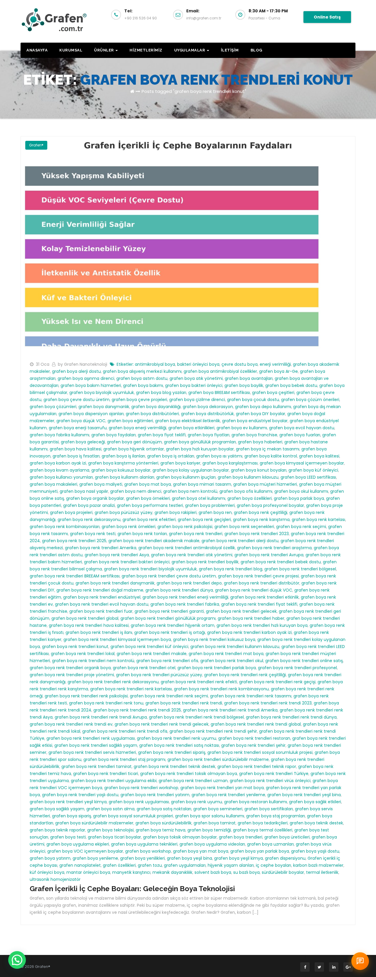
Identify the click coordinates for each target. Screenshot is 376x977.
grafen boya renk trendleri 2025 (74, 541)
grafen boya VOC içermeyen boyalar (85, 851)
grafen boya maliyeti (100, 484)
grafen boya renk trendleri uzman (193, 781)
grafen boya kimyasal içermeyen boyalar (302, 463)
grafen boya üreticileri (287, 837)
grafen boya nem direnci (135, 491)
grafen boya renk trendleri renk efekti (199, 682)
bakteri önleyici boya (198, 364)
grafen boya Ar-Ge (278, 371)
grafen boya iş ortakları (170, 456)
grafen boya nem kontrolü (190, 491)
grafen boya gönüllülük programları (200, 442)
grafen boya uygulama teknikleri (144, 844)
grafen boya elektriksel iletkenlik (187, 421)
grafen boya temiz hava (160, 830)
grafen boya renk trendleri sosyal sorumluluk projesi (260, 752)
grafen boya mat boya (147, 484)
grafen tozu (150, 865)
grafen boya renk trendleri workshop (141, 788)
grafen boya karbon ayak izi (58, 463)
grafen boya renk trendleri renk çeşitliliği (245, 675)
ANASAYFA (37, 50)
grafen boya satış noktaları (164, 809)
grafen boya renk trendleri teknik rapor (256, 766)
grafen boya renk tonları (142, 534)
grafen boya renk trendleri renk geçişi (277, 682)
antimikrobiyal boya (155, 364)
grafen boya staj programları (275, 816)
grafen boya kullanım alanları (124, 477)
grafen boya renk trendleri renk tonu (106, 703)
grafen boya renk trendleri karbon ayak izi (249, 632)
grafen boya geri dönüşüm (134, 442)
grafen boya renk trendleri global (84, 618)
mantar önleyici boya (88, 872)
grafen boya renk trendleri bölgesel (300, 569)
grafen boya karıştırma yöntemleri (123, 463)
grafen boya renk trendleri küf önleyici (149, 646)
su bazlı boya (246, 872)
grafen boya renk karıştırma (261, 519)
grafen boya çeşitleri (273, 392)
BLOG (256, 50)
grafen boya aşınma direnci (86, 378)
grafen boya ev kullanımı (241, 428)
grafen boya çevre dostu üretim (76, 400)
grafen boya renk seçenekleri (244, 527)
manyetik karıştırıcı (131, 872)
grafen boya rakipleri (176, 512)
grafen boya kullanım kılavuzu (248, 477)
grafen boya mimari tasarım (202, 484)
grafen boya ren (215, 512)
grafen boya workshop (148, 851)
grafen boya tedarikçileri (263, 823)
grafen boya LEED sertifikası (308, 477)
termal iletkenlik (322, 872)
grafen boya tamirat (215, 823)
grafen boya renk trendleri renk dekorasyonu (113, 682)
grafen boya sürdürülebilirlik (163, 823)
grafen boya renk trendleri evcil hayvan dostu (101, 604)
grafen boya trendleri (240, 837)
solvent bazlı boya (212, 872)
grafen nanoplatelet (80, 865)
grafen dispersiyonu (285, 858)
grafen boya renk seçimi (301, 527)
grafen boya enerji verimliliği (137, 428)
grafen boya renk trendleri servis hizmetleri (92, 752)
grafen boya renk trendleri (195, 534)
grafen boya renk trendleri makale (152, 654)
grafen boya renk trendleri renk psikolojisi (86, 696)
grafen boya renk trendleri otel (144, 668)
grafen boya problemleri (210, 505)
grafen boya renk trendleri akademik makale (153, 541)
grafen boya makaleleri (53, 484)
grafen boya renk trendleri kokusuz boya (214, 639)
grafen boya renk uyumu (196, 802)
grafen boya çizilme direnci (197, 400)
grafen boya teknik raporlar (57, 830)
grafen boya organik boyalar (95, 498)
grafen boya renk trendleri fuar (100, 611)
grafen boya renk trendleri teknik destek (174, 766)
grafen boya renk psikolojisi (184, 527)
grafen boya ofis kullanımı (245, 491)
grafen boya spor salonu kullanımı (209, 816)
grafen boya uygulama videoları (212, 844)
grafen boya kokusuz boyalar (120, 470)
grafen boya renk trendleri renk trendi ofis (124, 731)
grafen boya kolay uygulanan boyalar (190, 470)
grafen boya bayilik (243, 385)
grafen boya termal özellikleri (262, 830)
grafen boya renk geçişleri (204, 519)
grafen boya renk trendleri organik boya (70, 668)
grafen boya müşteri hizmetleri (265, 484)
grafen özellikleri (119, 865)
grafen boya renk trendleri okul (231, 661)
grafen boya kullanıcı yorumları (61, 477)
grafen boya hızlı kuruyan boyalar (200, 449)
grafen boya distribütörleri (152, 414)
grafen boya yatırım (50, 858)
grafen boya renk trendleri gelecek (241, 611)
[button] (17, 960)
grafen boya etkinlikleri (191, 428)
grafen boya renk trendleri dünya (179, 590)
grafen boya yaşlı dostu (315, 851)
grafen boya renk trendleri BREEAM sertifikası (75, 576)
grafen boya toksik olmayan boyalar (180, 837)
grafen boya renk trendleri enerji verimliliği (185, 597)
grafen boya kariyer (180, 463)
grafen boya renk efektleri (149, 519)
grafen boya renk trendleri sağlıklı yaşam (95, 745)
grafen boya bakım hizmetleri (91, 385)
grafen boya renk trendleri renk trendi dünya (291, 717)
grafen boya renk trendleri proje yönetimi (72, 675)
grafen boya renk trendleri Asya (117, 555)
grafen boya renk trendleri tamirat (96, 766)
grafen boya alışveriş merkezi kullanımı (142, 371)
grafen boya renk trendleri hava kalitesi (89, 625)
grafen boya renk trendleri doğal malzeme (99, 590)
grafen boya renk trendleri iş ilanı (99, 632)
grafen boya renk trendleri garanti (169, 611)
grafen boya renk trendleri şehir (253, 745)
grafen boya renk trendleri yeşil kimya (68, 802)
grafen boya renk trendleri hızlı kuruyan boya (262, 625)
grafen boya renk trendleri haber (251, 618)
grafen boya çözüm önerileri (310, 400)
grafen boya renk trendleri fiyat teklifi (259, 604)
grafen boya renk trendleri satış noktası (179, 745)
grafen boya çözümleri (53, 407)
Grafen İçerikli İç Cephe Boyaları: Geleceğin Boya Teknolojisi (132, 888)
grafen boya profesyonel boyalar (270, 505)
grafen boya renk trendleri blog (230, 569)
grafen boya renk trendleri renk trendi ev (71, 724)
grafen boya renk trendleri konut (75, 646)
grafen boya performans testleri (150, 505)
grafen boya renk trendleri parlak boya (216, 668)
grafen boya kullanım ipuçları (186, 477)
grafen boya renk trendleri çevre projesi (258, 576)
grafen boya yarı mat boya (200, 851)
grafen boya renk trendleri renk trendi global (256, 724)
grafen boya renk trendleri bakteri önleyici (126, 562)
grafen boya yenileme (95, 858)
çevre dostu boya (239, 364)
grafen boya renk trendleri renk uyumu (176, 738)
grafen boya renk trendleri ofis (167, 661)
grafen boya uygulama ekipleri (77, 844)
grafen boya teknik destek (316, 823)
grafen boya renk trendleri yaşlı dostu (80, 795)
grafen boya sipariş (71, 816)
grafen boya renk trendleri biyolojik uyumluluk (150, 569)
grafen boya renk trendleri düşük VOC (253, 590)
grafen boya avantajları (249, 378)
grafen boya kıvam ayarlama (59, 470)
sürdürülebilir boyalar (283, 872)
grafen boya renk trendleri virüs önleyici (270, 781)
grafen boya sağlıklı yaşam (57, 809)
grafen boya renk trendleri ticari (105, 773)
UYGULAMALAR (190, 50)
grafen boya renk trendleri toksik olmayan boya (188, 773)
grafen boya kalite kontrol (270, 456)
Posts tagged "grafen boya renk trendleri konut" (194, 91)
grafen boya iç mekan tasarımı (267, 449)
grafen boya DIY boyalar (260, 414)
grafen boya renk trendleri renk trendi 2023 (268, 703)
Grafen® (36, 145)
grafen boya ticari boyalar (114, 837)
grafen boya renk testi (92, 534)
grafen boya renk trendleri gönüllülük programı (168, 618)
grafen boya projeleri (71, 512)
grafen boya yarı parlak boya (259, 851)
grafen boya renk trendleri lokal (83, 654)
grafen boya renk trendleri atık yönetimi (191, 555)
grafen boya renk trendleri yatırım (154, 795)
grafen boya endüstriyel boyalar (255, 421)
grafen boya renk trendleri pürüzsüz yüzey (159, 675)
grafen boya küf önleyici (313, 470)
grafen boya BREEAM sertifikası (219, 392)
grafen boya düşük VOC (80, 421)
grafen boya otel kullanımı (198, 498)
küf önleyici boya (47, 872)
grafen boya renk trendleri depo (189, 583)
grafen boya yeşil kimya (238, 858)
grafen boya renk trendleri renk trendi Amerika (230, 710)
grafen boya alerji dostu (76, 371)
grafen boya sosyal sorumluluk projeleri (133, 816)
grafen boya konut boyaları (258, 470)
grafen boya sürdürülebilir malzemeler (94, 823)
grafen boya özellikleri (249, 498)
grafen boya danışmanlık (103, 407)
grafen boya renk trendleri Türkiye (273, 773)
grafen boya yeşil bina (189, 858)
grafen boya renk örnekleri (128, 527)
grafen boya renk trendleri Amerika (100, 548)
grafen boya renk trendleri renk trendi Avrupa (101, 717)
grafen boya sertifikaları (268, 809)
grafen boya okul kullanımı (301, 491)
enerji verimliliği (275, 364)
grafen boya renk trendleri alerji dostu (240, 541)
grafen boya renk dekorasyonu (89, 519)
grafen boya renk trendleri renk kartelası (131, 689)
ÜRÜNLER (104, 50)
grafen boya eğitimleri (130, 421)
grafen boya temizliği (209, 830)
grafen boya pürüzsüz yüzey (123, 512)
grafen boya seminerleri (217, 809)
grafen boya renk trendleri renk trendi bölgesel (196, 717)
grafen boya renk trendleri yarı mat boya (222, 788)
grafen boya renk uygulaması (139, 802)
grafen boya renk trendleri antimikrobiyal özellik (186, 548)
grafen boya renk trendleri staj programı (124, 759)
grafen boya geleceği (83, 442)
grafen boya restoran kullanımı (255, 802)
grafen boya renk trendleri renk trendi (183, 703)
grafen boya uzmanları (270, 844)
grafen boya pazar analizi (89, 505)
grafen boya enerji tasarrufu (78, 428)
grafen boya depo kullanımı (263, 407)
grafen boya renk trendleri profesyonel (297, 668)
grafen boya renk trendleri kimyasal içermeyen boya (117, 639)
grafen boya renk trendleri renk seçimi (169, 696)
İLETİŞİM (230, 50)
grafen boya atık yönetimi (196, 378)
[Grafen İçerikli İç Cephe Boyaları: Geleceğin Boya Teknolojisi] (188, 245)
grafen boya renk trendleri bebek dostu (281, 562)
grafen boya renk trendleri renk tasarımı (250, 696)
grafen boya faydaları (113, 435)
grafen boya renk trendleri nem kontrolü (93, 661)
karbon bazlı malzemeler (318, 865)
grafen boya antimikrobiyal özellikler (220, 371)
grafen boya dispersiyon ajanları (91, 414)
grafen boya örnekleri (148, 498)
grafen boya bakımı (143, 385)
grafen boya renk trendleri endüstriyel (101, 597)
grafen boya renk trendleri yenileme (228, 795)
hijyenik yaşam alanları (231, 865)
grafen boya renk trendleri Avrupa (268, 555)
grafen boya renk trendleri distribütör (261, 583)
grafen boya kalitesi (319, 456)
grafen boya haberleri (260, 442)
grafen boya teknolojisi (110, 830)
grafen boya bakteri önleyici (193, 385)
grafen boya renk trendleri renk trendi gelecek (162, 724)
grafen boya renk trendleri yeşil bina (304, 795)
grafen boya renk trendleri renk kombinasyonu (221, 689)
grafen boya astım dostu (141, 378)
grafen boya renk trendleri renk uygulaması (90, 738)
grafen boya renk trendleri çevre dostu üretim (169, 576)
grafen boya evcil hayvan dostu (301, 428)
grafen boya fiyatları (208, 435)
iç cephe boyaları (273, 865)
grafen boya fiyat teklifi (162, 435)
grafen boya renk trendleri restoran (254, 738)
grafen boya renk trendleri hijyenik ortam (172, 625)
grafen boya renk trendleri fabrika (184, 604)
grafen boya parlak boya (299, 498)
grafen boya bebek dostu (291, 385)
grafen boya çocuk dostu (253, 400)
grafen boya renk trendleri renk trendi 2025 (137, 710)
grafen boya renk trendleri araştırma (274, 548)
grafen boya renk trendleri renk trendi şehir (213, 731)
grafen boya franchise (254, 435)
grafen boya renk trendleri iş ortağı (169, 632)
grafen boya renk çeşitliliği (260, 512)
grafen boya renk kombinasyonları (65, 527)
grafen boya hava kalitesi (75, 449)
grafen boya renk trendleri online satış (304, 661)
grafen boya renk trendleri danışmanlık (115, 583)
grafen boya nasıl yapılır (84, 491)
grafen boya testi (68, 837)
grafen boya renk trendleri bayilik (205, 562)
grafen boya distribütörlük (207, 414)
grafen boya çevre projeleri (139, 400)
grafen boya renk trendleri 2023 (256, 534)
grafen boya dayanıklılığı (156, 407)
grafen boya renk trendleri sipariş (171, 752)
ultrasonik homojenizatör (55, 879)
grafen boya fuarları (299, 435)
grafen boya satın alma (110, 809)
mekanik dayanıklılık (172, 872)
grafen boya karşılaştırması (230, 463)
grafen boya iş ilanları (123, 456)
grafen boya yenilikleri (142, 858)
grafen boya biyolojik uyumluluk (101, 392)
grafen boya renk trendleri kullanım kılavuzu (234, 646)
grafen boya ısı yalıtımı (219, 456)
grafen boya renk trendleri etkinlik (264, 597)
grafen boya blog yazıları (161, 392)
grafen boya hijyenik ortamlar (133, 449)
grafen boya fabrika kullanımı (59, 435)
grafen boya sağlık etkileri (315, 802)
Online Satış (327, 17)
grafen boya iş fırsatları (76, 456)
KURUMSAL (70, 50)
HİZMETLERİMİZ (146, 50)
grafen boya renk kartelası (318, 519)
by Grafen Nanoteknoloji (83, 364)
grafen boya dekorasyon (208, 407)
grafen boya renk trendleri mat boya (226, 654)
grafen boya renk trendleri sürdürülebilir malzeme (218, 759)
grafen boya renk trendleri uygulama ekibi (114, 781)
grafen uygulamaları (185, 865)
